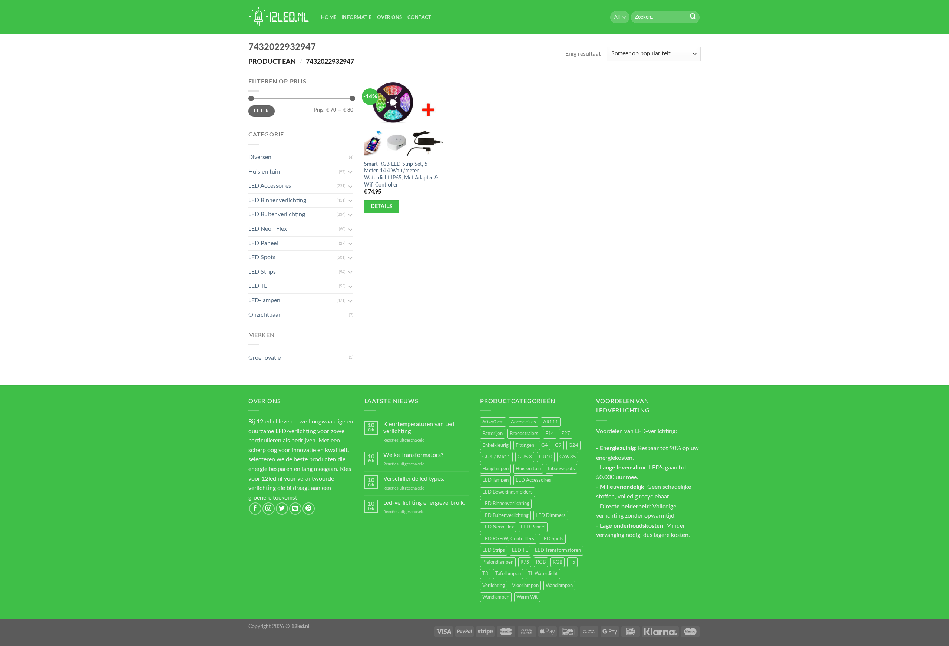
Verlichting (493, 585)
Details (381, 206)
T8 (485, 573)
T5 (572, 562)
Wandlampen (559, 585)
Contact (419, 17)
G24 (573, 445)
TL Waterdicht (543, 573)
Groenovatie (264, 358)
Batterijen (492, 433)
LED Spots (261, 257)
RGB (541, 562)
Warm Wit (527, 597)
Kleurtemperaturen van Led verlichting (418, 427)
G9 (558, 445)
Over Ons (389, 17)
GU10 (545, 457)
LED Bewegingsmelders (507, 492)
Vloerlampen (525, 585)
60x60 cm (493, 422)
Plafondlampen (497, 562)
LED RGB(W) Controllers (508, 539)
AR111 (550, 422)
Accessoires (523, 422)
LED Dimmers (551, 515)
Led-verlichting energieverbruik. (424, 503)
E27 (565, 433)
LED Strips (262, 272)
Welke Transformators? (413, 455)
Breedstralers (524, 433)
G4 (544, 445)
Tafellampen (508, 573)
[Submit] (693, 17)
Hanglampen (495, 469)
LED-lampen (264, 300)
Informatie (356, 17)
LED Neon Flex (267, 229)
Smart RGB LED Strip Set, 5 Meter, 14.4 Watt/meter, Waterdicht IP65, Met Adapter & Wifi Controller (401, 174)
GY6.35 (567, 457)
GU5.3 (525, 457)
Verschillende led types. (413, 479)
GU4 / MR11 (496, 457)
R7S (524, 562)
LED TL (257, 286)
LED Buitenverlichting (276, 214)
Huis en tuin (264, 172)
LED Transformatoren (558, 550)
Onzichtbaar (264, 315)
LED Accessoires (269, 186)
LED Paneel (263, 243)
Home (328, 17)
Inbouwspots (561, 469)
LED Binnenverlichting (277, 200)
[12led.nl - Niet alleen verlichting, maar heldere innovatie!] (279, 17)
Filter (261, 111)
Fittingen (525, 445)
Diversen (259, 157)
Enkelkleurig (495, 445)
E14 (549, 433)
